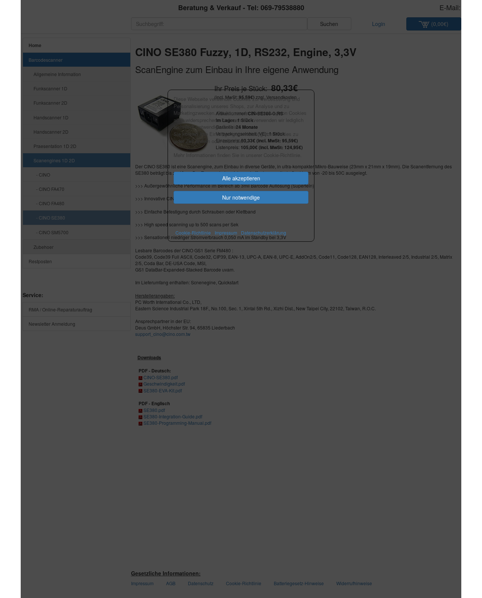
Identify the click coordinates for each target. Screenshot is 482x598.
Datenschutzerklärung (263, 232)
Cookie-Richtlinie (193, 232)
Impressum (226, 232)
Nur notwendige (241, 197)
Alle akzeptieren (241, 178)
